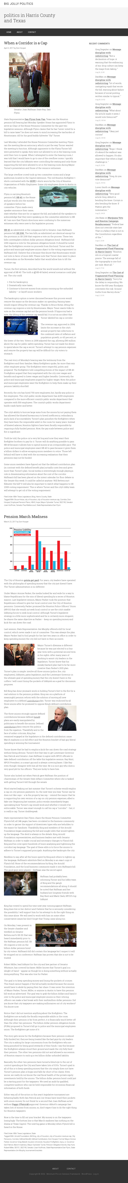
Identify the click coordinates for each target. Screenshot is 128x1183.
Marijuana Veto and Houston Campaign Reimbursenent (109, 221)
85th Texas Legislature (22, 497)
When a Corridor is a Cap (25, 42)
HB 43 (19, 197)
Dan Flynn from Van (35, 119)
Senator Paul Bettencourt (26, 505)
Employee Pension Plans (20, 502)
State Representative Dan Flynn (49, 505)
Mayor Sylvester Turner (50, 502)
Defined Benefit (25, 1139)
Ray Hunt (71, 1145)
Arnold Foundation (21, 1136)
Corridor (63, 500)
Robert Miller (9, 1148)
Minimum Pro (53, 1174)
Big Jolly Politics (18, 4)
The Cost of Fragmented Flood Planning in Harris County (109, 248)
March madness (20, 1145)
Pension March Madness (26, 516)
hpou (62, 1142)
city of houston (31, 500)
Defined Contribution (40, 1139)
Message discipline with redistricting (108, 52)
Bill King (33, 1136)
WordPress (87, 1174)
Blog (33, 497)
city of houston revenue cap (49, 500)
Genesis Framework (71, 1174)
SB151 (17, 1148)
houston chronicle (35, 1142)
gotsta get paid (31, 580)
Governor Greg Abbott (18, 1142)
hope (38, 502)
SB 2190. (20, 233)
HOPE (33, 181)
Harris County (41, 497)
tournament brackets (34, 1150)
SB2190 (63, 502)
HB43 (33, 502)
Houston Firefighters (51, 1142)
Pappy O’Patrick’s (21, 1104)
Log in (96, 1174)
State (50, 497)
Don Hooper (53, 1139)
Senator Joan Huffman (36, 1148)
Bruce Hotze (19, 500)
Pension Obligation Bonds (56, 1145)
